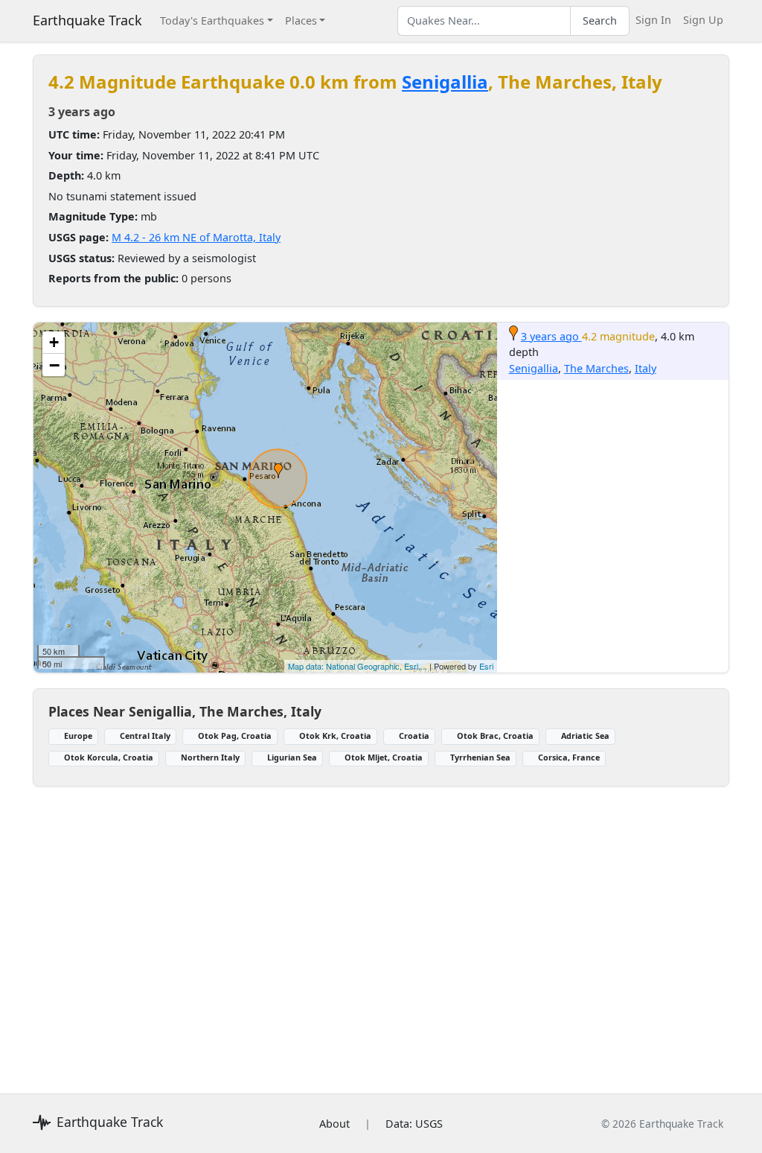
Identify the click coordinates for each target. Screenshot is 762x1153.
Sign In (653, 20)
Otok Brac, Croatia (495, 735)
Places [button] (301, 20)
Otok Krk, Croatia (335, 735)
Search (600, 20)
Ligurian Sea (292, 757)
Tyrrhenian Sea (480, 757)
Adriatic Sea (585, 735)
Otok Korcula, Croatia (108, 757)
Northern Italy (210, 757)
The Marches (596, 368)
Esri (486, 666)
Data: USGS (414, 1124)
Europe (78, 735)
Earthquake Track (87, 20)
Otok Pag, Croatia (235, 735)
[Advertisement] (381, 931)
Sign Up (703, 20)
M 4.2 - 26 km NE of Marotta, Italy (196, 237)
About (334, 1124)
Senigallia (445, 81)
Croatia (414, 735)
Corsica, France (569, 757)
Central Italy (145, 735)
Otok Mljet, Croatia (384, 757)
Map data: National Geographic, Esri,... (357, 666)
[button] (278, 470)
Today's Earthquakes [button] (212, 20)
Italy (645, 368)
